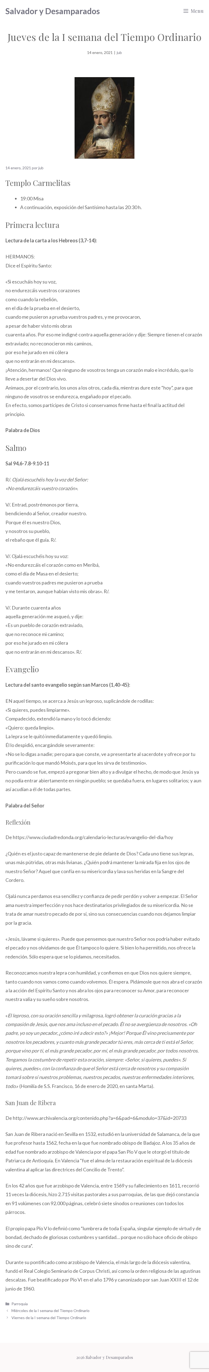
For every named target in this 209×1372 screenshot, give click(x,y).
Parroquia (19, 1303)
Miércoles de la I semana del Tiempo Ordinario (50, 1310)
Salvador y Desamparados (52, 11)
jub (119, 52)
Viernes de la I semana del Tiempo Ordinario (48, 1317)
